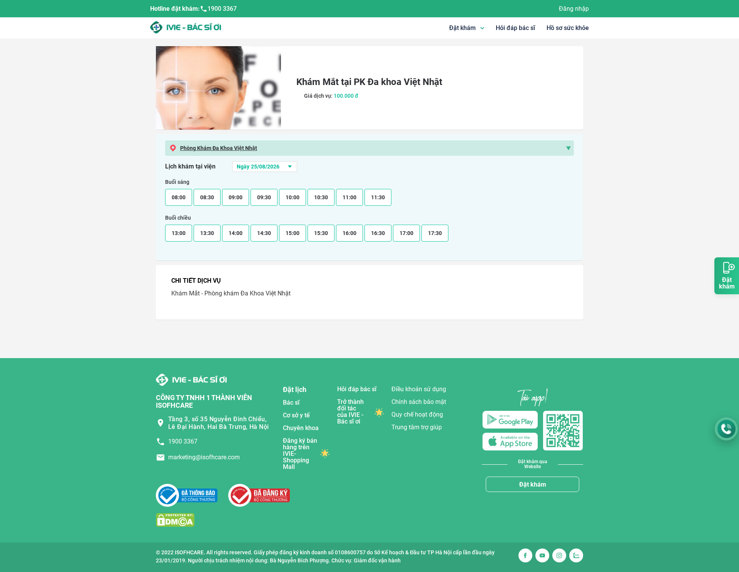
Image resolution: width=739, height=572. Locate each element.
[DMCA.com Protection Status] (175, 520)
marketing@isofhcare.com (204, 457)
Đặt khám (532, 484)
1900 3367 (222, 8)
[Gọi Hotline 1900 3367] (726, 428)
